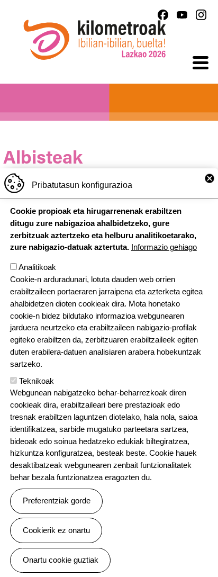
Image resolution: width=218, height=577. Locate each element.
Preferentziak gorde (56, 500)
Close (209, 178)
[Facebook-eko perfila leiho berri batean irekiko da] (163, 15)
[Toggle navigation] (200, 63)
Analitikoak (37, 267)
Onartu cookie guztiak (60, 559)
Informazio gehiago (164, 246)
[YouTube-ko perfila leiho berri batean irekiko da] (182, 15)
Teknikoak (36, 380)
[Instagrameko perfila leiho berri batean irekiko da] (201, 15)
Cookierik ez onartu (56, 530)
